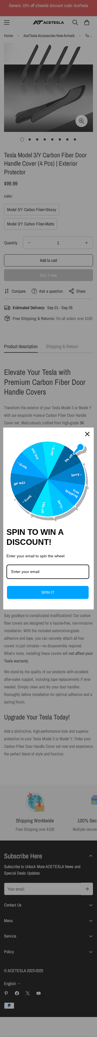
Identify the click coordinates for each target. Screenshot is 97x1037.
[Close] (87, 434)
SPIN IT (47, 592)
